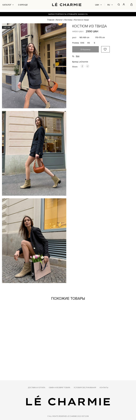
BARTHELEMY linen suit (113, 351)
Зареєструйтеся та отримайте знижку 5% (68, 14)
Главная (50, 19)
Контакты (104, 387)
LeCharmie (83, 61)
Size (77, 56)
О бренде (23, 4)
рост (74, 37)
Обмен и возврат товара (59, 387)
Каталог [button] (7, 4)
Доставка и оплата (36, 387)
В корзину (85, 49)
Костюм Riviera (10, 351)
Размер (75, 42)
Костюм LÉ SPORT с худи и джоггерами (49, 352)
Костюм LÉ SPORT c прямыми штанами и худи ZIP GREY (79, 353)
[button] (84, 37)
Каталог (59, 19)
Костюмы (68, 19)
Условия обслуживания (85, 387)
